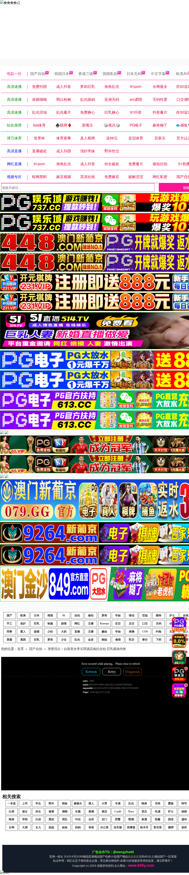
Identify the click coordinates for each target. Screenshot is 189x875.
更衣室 (158, 827)
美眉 (144, 819)
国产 (9, 615)
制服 (50, 623)
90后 (78, 819)
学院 (25, 819)
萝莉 (104, 615)
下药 (158, 639)
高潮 (91, 811)
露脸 (171, 803)
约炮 (158, 631)
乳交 (131, 639)
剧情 (64, 623)
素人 (23, 631)
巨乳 (36, 623)
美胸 (131, 631)
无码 (158, 623)
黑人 (91, 803)
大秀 (104, 803)
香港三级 (85, 73)
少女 (64, 639)
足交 (131, 623)
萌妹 (65, 803)
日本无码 (134, 73)
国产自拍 (37, 73)
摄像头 (78, 803)
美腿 (9, 639)
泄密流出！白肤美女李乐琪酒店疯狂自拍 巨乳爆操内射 (87, 648)
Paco (131, 811)
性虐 (157, 811)
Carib (117, 811)
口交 (145, 623)
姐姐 (51, 827)
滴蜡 (65, 811)
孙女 (38, 811)
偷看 (51, 811)
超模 (36, 631)
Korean (104, 623)
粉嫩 (157, 819)
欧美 (23, 615)
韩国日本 (61, 73)
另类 (157, 803)
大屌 (25, 827)
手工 (9, 623)
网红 (77, 623)
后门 (104, 819)
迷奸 (23, 623)
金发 (91, 639)
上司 (25, 803)
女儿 (38, 827)
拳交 (145, 639)
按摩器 (131, 827)
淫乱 (65, 819)
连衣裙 (118, 827)
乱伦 (77, 639)
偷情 (118, 639)
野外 (51, 803)
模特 (158, 615)
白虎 (11, 811)
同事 (9, 631)
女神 (11, 827)
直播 (77, 631)
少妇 (50, 631)
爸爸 (91, 827)
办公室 (104, 827)
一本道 (11, 803)
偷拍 (91, 615)
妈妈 (78, 827)
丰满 (118, 803)
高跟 (23, 639)
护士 (171, 811)
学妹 (118, 615)
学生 (38, 803)
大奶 (64, 631)
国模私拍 (110, 73)
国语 (171, 819)
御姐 (104, 639)
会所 (91, 819)
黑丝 (51, 819)
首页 (20, 648)
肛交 (118, 623)
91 (63, 615)
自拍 (77, 615)
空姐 (145, 615)
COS (145, 631)
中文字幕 (158, 73)
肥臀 (118, 819)
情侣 (131, 615)
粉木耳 (144, 827)
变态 (144, 811)
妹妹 (65, 827)
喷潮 (131, 819)
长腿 (78, 811)
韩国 (50, 615)
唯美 (144, 803)
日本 (36, 615)
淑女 (25, 811)
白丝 (38, 819)
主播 (91, 623)
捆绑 (171, 827)
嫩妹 (104, 631)
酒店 (104, 811)
